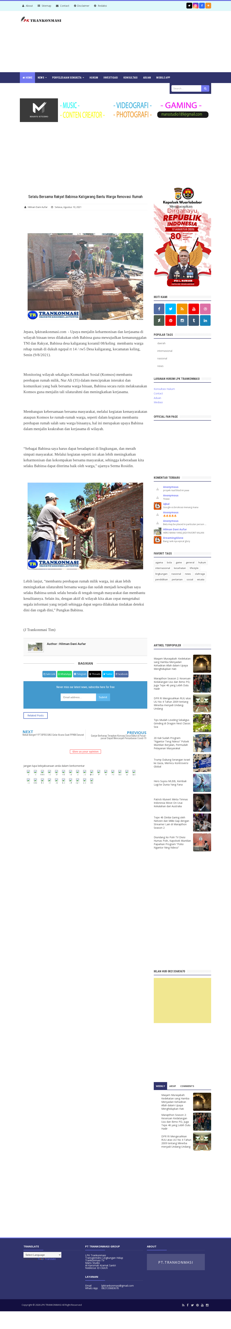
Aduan (157, 398)
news (160, 366)
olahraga (200, 573)
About (29, 5)
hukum (202, 562)
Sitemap (46, 5)
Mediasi (158, 402)
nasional (162, 358)
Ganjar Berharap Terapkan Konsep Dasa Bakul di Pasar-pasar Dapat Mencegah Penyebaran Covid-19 (118, 737)
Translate (50, 1259)
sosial (190, 579)
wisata (200, 579)
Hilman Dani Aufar (175, 529)
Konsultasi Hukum (164, 389)
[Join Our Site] (208, 5)
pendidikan (161, 579)
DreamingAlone (173, 538)
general (190, 562)
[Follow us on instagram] (196, 5)
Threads (95, 674)
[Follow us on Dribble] (205, 309)
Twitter (109, 674)
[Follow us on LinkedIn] (205, 320)
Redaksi (102, 5)
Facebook (122, 674)
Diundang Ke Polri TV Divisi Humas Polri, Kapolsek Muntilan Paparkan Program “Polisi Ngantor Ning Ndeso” (172, 842)
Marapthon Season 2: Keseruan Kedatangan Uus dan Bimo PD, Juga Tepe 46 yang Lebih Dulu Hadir (172, 683)
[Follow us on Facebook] (202, 5)
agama (159, 562)
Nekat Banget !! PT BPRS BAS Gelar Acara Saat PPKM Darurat (53, 734)
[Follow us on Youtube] (193, 309)
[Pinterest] (197, 1305)
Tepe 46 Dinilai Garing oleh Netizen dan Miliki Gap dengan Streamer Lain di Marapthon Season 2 (171, 822)
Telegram (81, 674)
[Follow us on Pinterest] (170, 320)
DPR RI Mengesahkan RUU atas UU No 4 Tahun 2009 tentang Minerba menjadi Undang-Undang (172, 703)
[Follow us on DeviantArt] (159, 320)
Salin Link (50, 674)
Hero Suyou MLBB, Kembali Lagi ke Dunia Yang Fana (170, 782)
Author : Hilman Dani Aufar (66, 644)
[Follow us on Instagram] (182, 320)
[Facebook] (188, 1305)
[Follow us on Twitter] (189, 5)
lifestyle (194, 568)
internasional (164, 351)
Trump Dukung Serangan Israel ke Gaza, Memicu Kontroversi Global (172, 763)
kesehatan (180, 568)
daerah (161, 343)
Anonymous (170, 487)
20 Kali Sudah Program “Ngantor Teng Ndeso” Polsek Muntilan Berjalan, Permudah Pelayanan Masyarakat (171, 743)
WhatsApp (65, 674)
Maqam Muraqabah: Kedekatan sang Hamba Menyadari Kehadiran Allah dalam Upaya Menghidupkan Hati (172, 664)
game (179, 562)
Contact (64, 5)
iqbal (166, 504)
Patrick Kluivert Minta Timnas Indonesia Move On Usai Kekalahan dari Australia (171, 803)
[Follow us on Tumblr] (193, 320)
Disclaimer (83, 5)
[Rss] (183, 1305)
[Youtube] (202, 1305)
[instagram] (207, 1305)
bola (169, 562)
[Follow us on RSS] (182, 309)
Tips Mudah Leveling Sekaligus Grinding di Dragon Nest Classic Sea (172, 723)
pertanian (177, 579)
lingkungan (161, 573)
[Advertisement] (145, 41)
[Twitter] (192, 1305)
